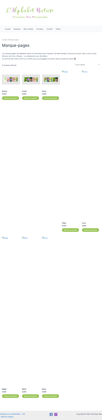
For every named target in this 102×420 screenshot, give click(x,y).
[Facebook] (51, 414)
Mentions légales (7, 417)
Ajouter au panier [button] (10, 98)
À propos (39, 29)
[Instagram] (56, 414)
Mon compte (28, 29)
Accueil (8, 29)
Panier (58, 29)
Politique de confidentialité (10, 414)
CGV (23, 414)
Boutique (17, 29)
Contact (50, 29)
